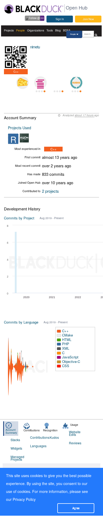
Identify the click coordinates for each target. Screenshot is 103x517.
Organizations (35, 30)
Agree (75, 508)
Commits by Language (21, 322)
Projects (9, 30)
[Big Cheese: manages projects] (22, 82)
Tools (49, 30)
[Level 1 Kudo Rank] (76, 82)
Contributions (36, 437)
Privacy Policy (24, 499)
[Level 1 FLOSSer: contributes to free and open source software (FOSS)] (58, 82)
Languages (36, 446)
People (20, 30)
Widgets (16, 448)
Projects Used (19, 127)
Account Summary (11, 431)
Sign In (60, 19)
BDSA (67, 30)
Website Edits (75, 433)
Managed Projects (17, 457)
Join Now (88, 19)
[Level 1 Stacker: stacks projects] (40, 82)
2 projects (50, 191)
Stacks (15, 439)
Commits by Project (19, 217)
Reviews (75, 443)
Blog (58, 30)
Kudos (54, 437)
